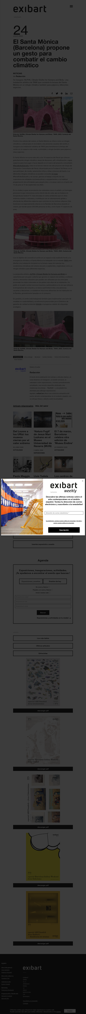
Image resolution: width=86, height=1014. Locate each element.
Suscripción (64, 530)
